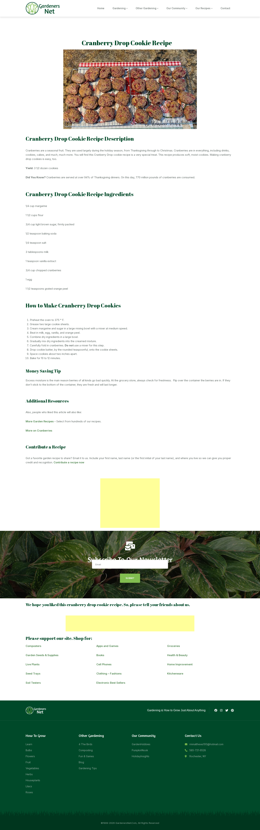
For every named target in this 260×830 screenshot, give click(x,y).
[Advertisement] (130, 503)
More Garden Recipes (40, 421)
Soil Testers (33, 682)
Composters (33, 646)
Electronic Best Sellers (110, 682)
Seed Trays (33, 673)
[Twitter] (227, 710)
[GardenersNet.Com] (43, 8)
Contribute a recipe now (69, 462)
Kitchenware (175, 673)
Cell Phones (103, 664)
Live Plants (32, 664)
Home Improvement (180, 664)
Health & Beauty (177, 655)
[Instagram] (221, 710)
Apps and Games (107, 646)
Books (100, 655)
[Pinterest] (232, 710)
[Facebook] (216, 710)
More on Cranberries (39, 430)
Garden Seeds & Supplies (42, 655)
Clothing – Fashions (109, 673)
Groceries (173, 646)
